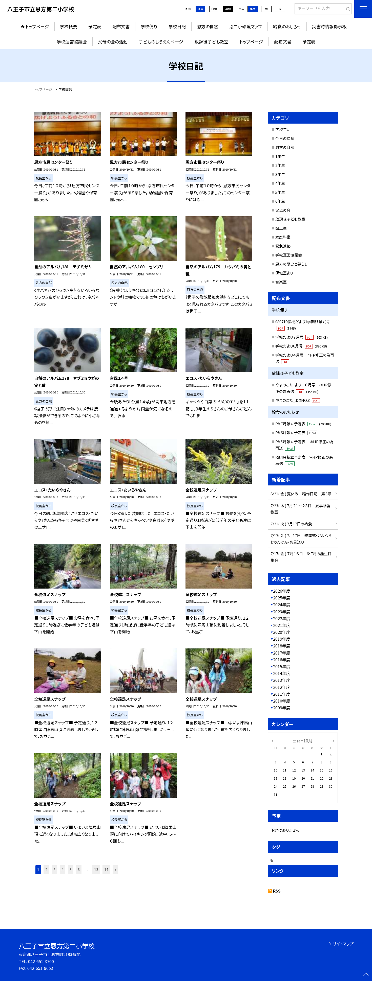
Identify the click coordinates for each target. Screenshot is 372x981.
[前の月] (272, 740)
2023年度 (281, 612)
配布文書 (121, 26)
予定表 (94, 26)
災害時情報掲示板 (329, 26)
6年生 (280, 201)
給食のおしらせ (287, 26)
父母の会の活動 (113, 41)
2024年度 (281, 604)
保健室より (284, 272)
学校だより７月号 (301, 337)
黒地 (228, 9)
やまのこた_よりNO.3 (296, 400)
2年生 (280, 165)
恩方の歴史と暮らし (291, 264)
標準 (252, 9)
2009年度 (281, 708)
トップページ (37, 26)
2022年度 (281, 618)
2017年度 (281, 653)
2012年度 (281, 687)
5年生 (280, 192)
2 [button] (46, 869)
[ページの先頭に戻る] (365, 974)
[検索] (347, 7)
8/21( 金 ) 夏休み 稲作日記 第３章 (301, 493)
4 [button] (62, 869)
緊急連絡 (283, 246)
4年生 (280, 183)
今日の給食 (284, 138)
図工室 (281, 228)
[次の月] (333, 740)
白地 (214, 9)
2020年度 (281, 632)
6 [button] (79, 869)
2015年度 (281, 666)
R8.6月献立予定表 (295, 432)
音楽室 (281, 282)
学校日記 (177, 26)
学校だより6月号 (301, 345)
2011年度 (281, 694)
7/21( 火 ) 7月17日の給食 (291, 523)
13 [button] (96, 869)
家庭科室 (283, 237)
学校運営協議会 (72, 41)
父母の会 (282, 210)
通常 (200, 9)
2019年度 (281, 639)
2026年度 (281, 591)
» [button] (115, 869)
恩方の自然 (207, 26)
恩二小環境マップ (245, 26)
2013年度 (281, 680)
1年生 (280, 156)
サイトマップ (343, 944)
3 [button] (54, 869)
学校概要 (68, 26)
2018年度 (281, 646)
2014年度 (281, 673)
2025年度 (281, 598)
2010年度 (281, 701)
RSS (277, 891)
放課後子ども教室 (212, 41)
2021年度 (281, 625)
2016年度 (281, 660)
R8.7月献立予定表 (303, 423)
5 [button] (71, 869)
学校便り (149, 26)
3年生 (280, 174)
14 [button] (106, 869)
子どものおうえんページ (161, 41)
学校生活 (283, 129)
